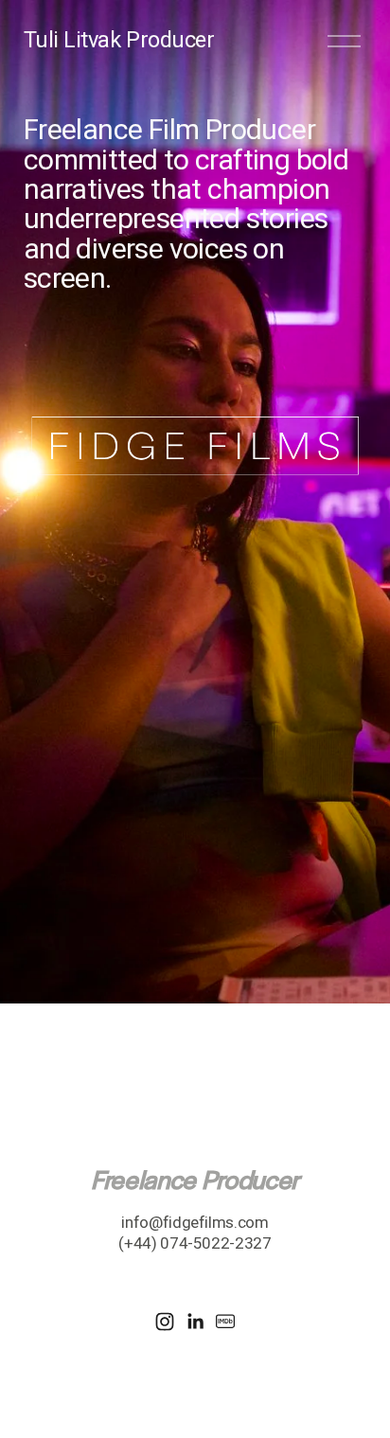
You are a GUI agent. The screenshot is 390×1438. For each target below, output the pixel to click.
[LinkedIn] (195, 1321)
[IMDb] (225, 1321)
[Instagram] (164, 1321)
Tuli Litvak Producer (119, 40)
